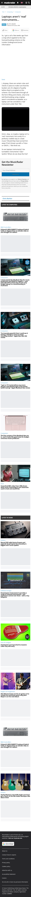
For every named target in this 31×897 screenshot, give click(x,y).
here (3, 79)
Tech (3, 12)
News (4, 24)
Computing (10, 12)
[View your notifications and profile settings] (17, 2)
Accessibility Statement (8, 874)
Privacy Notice (24, 181)
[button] (2, 2)
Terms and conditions (8, 859)
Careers (4, 878)
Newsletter (26, 30)
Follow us (17, 30)
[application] (15, 117)
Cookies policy (6, 866)
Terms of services (22, 179)
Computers (18, 12)
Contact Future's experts (9, 855)
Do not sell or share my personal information (15, 882)
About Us (4, 851)
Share (6, 30)
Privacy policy (6, 862)
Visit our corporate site (15, 838)
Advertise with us (7, 870)
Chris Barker (12, 24)
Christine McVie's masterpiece (17, 7)
